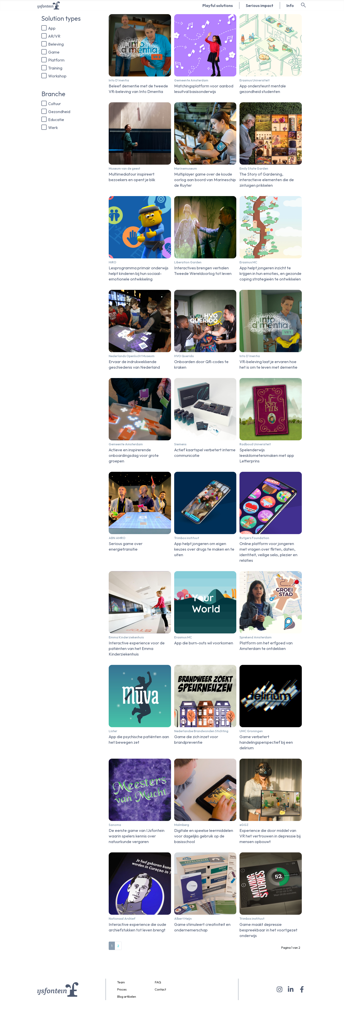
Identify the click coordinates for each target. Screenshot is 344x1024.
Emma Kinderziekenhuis (126, 637)
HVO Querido (184, 356)
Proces (122, 989)
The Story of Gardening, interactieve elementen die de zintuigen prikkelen (266, 180)
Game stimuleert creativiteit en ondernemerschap (202, 927)
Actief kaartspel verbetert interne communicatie (205, 452)
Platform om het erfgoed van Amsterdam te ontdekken (266, 645)
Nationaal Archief (122, 918)
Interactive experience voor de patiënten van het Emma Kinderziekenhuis (137, 648)
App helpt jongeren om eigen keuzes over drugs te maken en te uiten (204, 549)
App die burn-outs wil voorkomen (203, 642)
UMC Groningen (251, 731)
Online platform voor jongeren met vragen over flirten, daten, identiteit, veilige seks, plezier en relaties (268, 552)
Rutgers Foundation (254, 538)
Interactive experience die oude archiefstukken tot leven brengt (137, 927)
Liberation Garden (187, 262)
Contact (160, 989)
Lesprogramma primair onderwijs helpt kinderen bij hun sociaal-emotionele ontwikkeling (138, 273)
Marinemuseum (185, 168)
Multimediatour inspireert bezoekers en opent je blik (132, 177)
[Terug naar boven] (337, 1016)
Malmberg (181, 825)
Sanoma (115, 825)
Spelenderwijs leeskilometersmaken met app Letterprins (266, 455)
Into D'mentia (119, 80)
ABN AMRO (117, 538)
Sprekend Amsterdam (255, 637)
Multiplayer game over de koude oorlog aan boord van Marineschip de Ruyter (205, 180)
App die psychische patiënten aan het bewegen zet (139, 739)
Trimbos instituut (186, 538)
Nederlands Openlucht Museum (131, 356)
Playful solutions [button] (217, 5)
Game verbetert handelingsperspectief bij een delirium (266, 742)
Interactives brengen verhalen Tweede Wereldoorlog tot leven (203, 270)
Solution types (61, 18)
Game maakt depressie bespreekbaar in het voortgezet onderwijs (268, 930)
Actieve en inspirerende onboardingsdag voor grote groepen (134, 455)
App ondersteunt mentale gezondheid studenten (262, 88)
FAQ (158, 982)
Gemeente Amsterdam (191, 80)
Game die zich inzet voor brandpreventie (196, 739)
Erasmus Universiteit (254, 80)
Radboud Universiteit (255, 444)
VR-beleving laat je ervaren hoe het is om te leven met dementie (268, 364)
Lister (113, 731)
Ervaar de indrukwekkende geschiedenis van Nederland (134, 364)
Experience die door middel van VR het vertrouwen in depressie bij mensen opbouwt (270, 836)
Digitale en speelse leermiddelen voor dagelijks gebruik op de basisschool (203, 836)
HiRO (112, 262)
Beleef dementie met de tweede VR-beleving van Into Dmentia (138, 88)
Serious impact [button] (259, 5)
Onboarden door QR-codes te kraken (201, 364)
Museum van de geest (124, 168)
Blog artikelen (126, 997)
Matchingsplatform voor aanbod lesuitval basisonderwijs (203, 88)
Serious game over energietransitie (126, 546)
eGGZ (243, 825)
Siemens (180, 444)
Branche (53, 94)
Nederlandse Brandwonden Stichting (201, 731)
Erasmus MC (248, 262)
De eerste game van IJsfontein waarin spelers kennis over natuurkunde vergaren (136, 836)
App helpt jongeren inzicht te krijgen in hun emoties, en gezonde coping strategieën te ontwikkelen (270, 273)
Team (121, 982)
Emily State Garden (253, 168)
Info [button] (290, 5)
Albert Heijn (183, 918)
